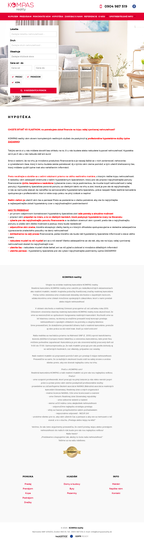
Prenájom (35, 77)
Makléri (116, 484)
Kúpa (17, 82)
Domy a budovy (72, 484)
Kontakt (13, 24)
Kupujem (13, 16)
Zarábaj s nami (74, 16)
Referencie (90, 16)
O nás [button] (101, 16)
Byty (72, 488)
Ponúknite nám (42, 16)
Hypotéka (57, 16)
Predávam (26, 16)
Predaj (18, 77)
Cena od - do (16, 63)
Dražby (28, 502)
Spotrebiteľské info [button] (121, 16)
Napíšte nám (116, 488)
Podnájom (27, 497)
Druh (12, 40)
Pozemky (72, 493)
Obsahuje (15, 51)
